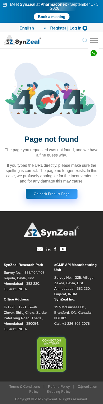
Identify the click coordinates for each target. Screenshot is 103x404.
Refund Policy (59, 386)
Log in (76, 28)
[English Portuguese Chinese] (32, 28)
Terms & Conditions (24, 386)
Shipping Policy (58, 392)
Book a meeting (51, 16)
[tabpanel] (51, 11)
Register (58, 28)
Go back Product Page (52, 194)
